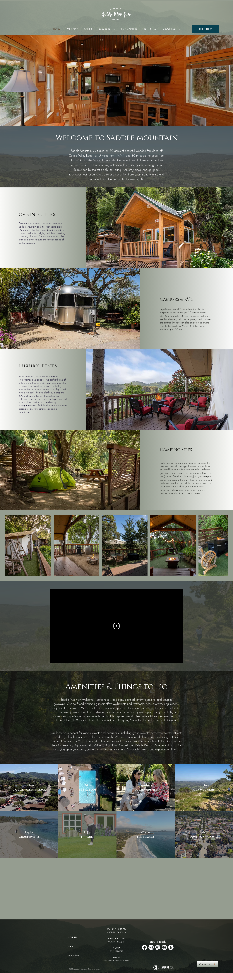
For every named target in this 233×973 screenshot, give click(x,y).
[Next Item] (219, 545)
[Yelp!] (171, 947)
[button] (29, 788)
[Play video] (116, 626)
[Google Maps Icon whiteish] (157, 947)
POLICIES (72, 937)
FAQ (70, 946)
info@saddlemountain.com (116, 960)
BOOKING (73, 955)
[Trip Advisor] (164, 947)
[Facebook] (144, 947)
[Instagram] (151, 947)
